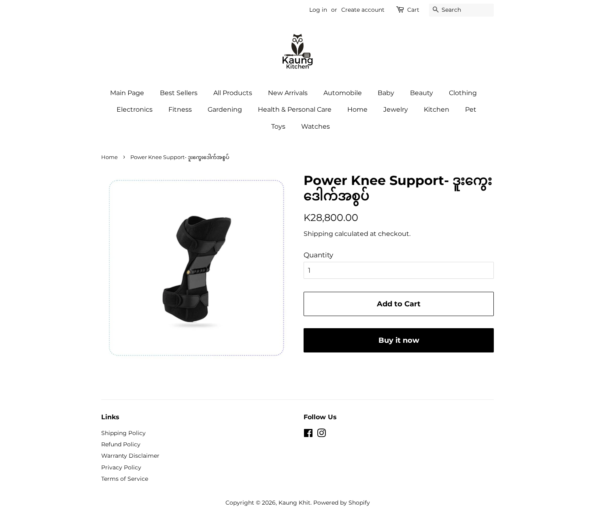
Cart (413, 9)
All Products (232, 93)
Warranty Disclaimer (130, 455)
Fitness (180, 109)
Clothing (463, 93)
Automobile (342, 93)
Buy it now (398, 340)
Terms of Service (124, 478)
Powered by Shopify (341, 502)
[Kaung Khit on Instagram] (321, 434)
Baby (386, 93)
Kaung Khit (294, 502)
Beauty (421, 93)
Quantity (318, 255)
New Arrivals (288, 93)
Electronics (135, 109)
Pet (470, 109)
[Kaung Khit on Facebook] (308, 434)
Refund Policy (120, 444)
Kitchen (436, 109)
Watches (315, 126)
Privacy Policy (121, 467)
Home (357, 109)
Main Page (127, 93)
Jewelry (395, 109)
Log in (318, 9)
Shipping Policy (123, 433)
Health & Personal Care (295, 109)
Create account (363, 9)
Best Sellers (179, 93)
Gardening (225, 109)
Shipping (318, 234)
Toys (278, 126)
